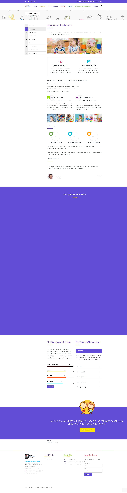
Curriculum (31, 25)
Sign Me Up (88, 474)
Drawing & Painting (81, 387)
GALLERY (70, 6)
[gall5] (70, 118)
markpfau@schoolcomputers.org (86, 1)
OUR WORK (42, 6)
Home (35, 6)
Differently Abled (32, 46)
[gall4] (60, 118)
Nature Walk (80, 350)
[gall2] (98, 118)
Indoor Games (32, 39)
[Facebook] (26, 1)
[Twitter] (28, 1)
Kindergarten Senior (33, 53)
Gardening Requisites (82, 377)
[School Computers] (27, 6)
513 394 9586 (99, 1)
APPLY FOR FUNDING (53, 6)
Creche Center (32, 29)
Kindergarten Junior (33, 49)
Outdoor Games (32, 36)
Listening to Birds (81, 372)
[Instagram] (31, 1)
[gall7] (88, 118)
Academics (30, 15)
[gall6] (79, 118)
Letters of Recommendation (83, 6)
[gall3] (51, 118)
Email (85, 468)
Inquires (96, 6)
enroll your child (87, 430)
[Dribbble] (34, 1)
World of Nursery (32, 32)
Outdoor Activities (81, 382)
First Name (87, 463)
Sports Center (32, 43)
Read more (50, 386)
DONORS (63, 6)
